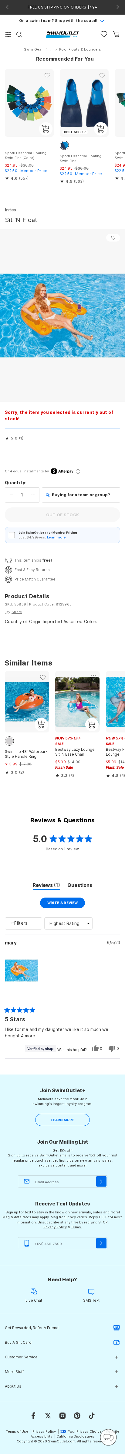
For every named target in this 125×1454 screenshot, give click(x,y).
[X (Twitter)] (48, 1415)
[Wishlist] (104, 34)
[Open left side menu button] (8, 34)
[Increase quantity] (32, 495)
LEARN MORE (62, 1120)
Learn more (56, 537)
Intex (11, 209)
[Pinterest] (77, 1415)
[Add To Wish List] (113, 238)
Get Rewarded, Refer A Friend (32, 1327)
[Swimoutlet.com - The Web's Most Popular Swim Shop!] (62, 34)
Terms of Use (17, 1431)
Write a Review (66, 904)
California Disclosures (75, 1436)
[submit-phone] (101, 1243)
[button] (14, 438)
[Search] (19, 34)
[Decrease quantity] (11, 495)
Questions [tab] (79, 886)
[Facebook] (33, 1415)
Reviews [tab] (46, 886)
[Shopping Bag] (116, 34)
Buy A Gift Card (18, 1342)
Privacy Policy (55, 1227)
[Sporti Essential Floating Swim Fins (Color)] (29, 103)
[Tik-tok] (91, 1415)
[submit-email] (101, 1181)
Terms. (76, 1227)
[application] (108, 1437)
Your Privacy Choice (85, 1431)
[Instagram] (62, 1415)
